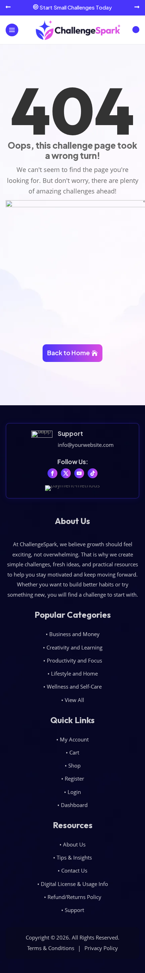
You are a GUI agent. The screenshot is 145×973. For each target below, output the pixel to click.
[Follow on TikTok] (92, 473)
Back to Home (68, 353)
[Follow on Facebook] (52, 473)
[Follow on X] (66, 473)
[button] (8, 7)
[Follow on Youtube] (79, 473)
